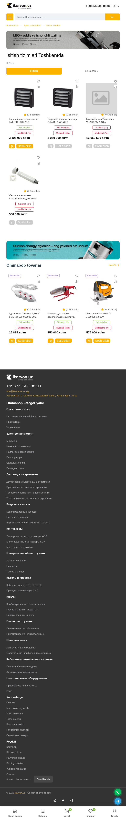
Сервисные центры (17, 735)
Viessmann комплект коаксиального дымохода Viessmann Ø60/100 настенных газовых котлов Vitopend (23, 197)
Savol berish (43, 779)
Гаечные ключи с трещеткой (22, 609)
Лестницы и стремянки (22, 474)
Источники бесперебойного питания (26, 416)
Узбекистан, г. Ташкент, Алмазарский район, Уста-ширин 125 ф (41, 395)
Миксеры (11, 441)
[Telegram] (55, 800)
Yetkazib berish (14, 713)
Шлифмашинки (16, 640)
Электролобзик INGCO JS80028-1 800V (98, 315)
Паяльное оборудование (20, 451)
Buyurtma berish (15, 724)
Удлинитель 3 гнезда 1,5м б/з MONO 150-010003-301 (24, 315)
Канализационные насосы (21, 511)
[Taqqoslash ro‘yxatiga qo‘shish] (38, 86)
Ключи (10, 596)
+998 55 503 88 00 (98, 6)
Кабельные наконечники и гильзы (29, 659)
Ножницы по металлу (18, 446)
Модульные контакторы (19, 547)
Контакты (11, 746)
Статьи (10, 774)
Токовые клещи (15, 571)
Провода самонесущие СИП (22, 590)
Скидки (10, 702)
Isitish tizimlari (53, 25)
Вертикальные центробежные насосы (27, 522)
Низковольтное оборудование (26, 678)
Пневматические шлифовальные (25, 633)
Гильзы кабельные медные (21, 666)
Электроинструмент (19, 433)
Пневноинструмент (19, 621)
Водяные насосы (18, 504)
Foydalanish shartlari (17, 729)
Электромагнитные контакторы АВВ (26, 536)
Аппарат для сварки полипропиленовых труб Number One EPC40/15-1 (61, 315)
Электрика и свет (18, 409)
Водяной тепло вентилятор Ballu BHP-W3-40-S (62, 121)
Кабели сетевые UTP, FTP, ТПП (24, 585)
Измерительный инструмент (25, 553)
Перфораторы (14, 457)
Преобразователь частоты (21, 685)
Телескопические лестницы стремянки (28, 492)
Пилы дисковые (15, 468)
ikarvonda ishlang (15, 757)
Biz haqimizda (13, 752)
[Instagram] (71, 800)
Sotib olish (25, 146)
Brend (9, 779)
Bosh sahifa (12, 25)
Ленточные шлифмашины (21, 647)
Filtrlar (34, 71)
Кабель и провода (18, 577)
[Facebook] (63, 800)
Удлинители (13, 427)
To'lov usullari (13, 719)
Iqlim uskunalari (32, 25)
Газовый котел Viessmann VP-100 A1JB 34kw (100, 121)
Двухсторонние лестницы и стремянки (28, 481)
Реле (9, 691)
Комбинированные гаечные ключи (25, 604)
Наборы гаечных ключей (20, 615)
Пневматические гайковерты (22, 628)
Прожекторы (13, 421)
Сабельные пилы (16, 462)
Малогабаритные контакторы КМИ (25, 541)
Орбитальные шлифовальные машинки (28, 653)
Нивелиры (12, 566)
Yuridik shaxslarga (16, 768)
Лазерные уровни (16, 560)
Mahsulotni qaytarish (17, 708)
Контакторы (14, 528)
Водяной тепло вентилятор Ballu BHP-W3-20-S (23, 121)
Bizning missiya (14, 763)
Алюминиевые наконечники (21, 672)
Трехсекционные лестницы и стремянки (29, 498)
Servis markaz (23, 779)
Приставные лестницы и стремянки (26, 487)
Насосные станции (17, 517)
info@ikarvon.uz (15, 391)
